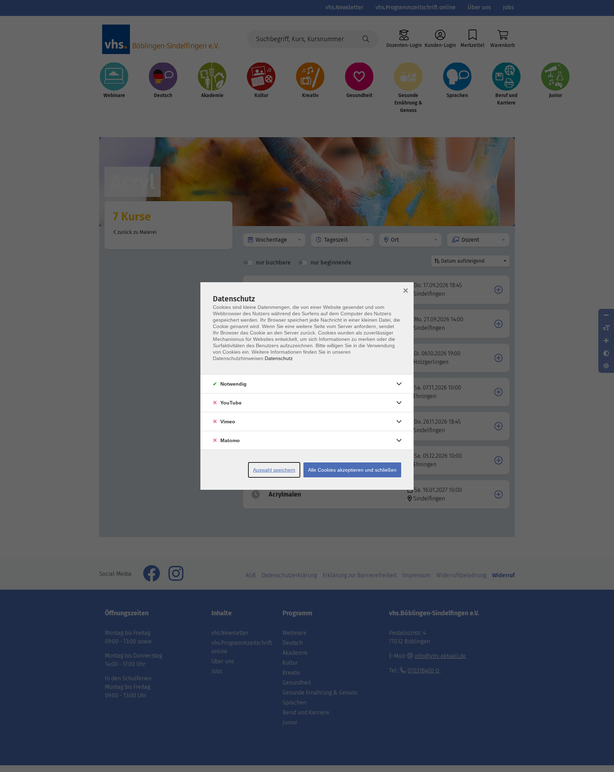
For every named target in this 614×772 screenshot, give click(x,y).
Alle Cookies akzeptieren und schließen (352, 470)
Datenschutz (279, 358)
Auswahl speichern (274, 470)
